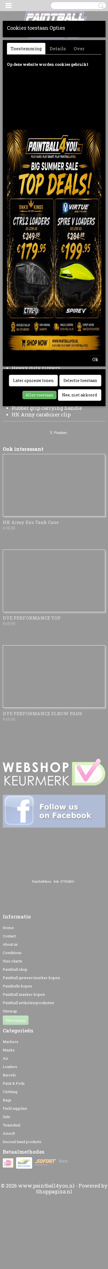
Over (79, 48)
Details (58, 48)
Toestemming (26, 48)
